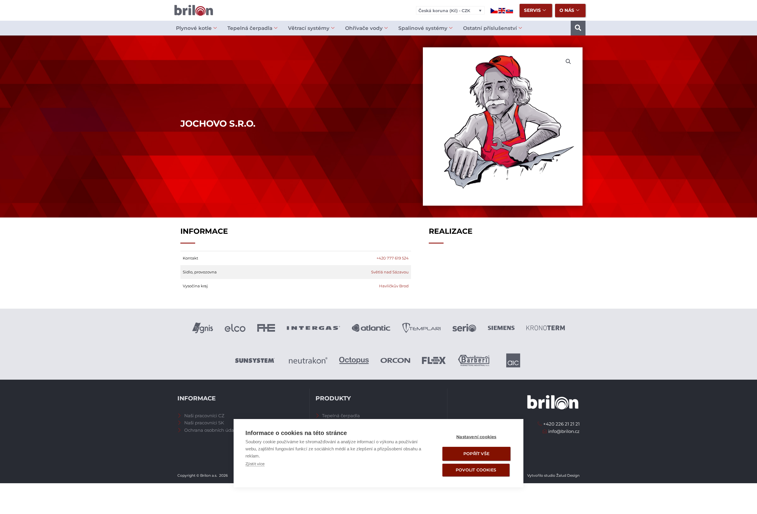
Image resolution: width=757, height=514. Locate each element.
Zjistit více (255, 463)
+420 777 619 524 (392, 258)
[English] (502, 10)
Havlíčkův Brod (394, 285)
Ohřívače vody (364, 28)
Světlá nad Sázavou (390, 272)
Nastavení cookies (476, 436)
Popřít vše (476, 453)
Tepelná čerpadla (249, 28)
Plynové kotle (194, 28)
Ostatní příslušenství (490, 28)
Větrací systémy (308, 28)
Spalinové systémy (422, 28)
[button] (578, 28)
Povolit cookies (476, 470)
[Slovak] (510, 10)
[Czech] (494, 10)
